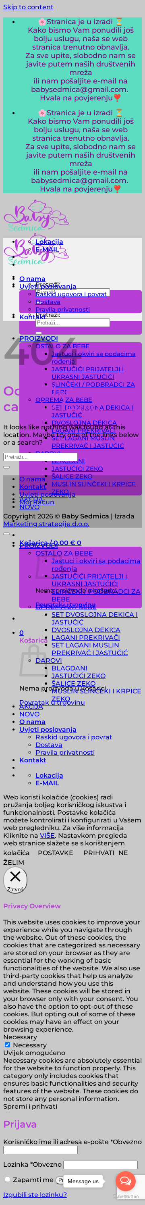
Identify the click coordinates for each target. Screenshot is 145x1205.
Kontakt (32, 317)
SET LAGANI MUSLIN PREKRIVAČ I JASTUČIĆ (88, 442)
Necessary (30, 1045)
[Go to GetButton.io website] (126, 1196)
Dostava (47, 302)
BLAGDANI (69, 668)
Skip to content (28, 7)
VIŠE (47, 835)
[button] (21, 633)
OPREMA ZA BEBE (66, 607)
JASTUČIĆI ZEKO (77, 468)
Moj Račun (36, 502)
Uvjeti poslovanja (48, 286)
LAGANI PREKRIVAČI (86, 637)
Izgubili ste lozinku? (35, 1195)
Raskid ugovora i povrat (71, 294)
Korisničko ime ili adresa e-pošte (72, 1142)
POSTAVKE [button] (55, 853)
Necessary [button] (20, 1037)
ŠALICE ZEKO (72, 476)
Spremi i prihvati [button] (30, 1106)
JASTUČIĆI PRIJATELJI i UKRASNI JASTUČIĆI (88, 373)
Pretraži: (47, 314)
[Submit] (6, 467)
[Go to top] (6, 534)
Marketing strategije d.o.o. (46, 524)
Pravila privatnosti (62, 309)
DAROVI (48, 660)
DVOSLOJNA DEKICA (84, 423)
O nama (32, 279)
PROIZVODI (38, 545)
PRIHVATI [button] (98, 853)
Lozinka (32, 1164)
